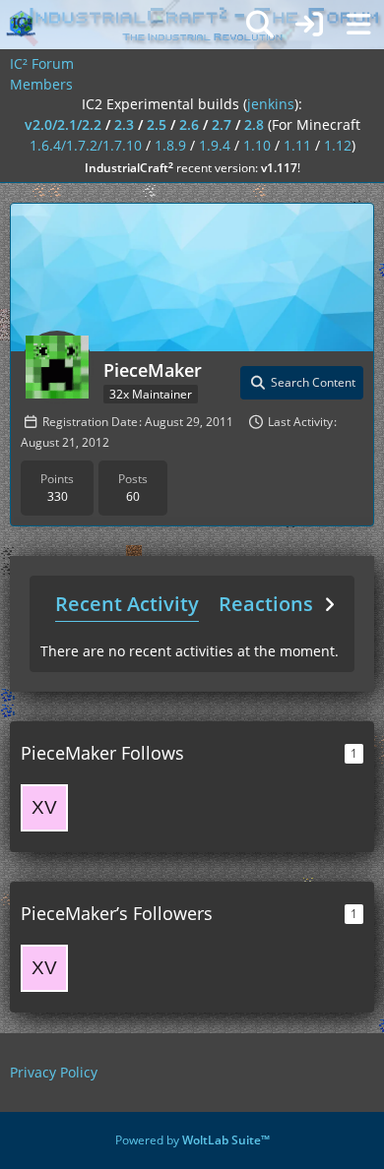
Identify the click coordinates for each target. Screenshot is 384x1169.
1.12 (338, 145)
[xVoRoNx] (44, 807)
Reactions (266, 603)
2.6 (189, 124)
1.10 (257, 145)
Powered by (192, 1140)
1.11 (297, 145)
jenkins (270, 103)
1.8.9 (170, 145)
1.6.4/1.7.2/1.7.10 (86, 145)
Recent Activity (127, 603)
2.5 (156, 124)
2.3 (124, 124)
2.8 (254, 124)
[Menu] (358, 24)
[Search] (260, 24)
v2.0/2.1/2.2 (63, 124)
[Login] (309, 24)
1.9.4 (214, 145)
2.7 (221, 124)
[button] (301, 383)
